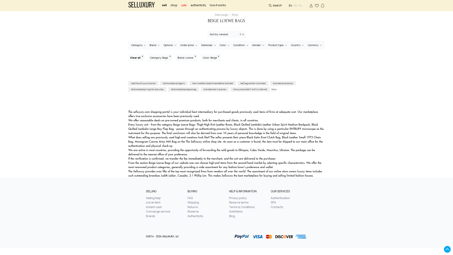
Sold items (236, 211)
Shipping (193, 202)
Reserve (193, 211)
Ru (300, 5)
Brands (150, 216)
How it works (218, 5)
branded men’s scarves (215, 89)
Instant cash (154, 207)
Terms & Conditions (242, 207)
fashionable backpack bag (183, 89)
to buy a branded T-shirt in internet (250, 89)
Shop (174, 5)
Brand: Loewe (185, 57)
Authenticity (198, 5)
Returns (193, 207)
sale (184, 5)
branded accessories (283, 83)
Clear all (135, 57)
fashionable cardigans (174, 83)
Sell (164, 5)
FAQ (190, 198)
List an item (153, 202)
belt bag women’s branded (253, 83)
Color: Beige (210, 57)
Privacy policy (238, 198)
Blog (232, 216)
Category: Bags (159, 57)
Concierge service (158, 211)
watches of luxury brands (143, 83)
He (295, 5)
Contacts (277, 207)
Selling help (153, 198)
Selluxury (141, 5)
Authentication (280, 198)
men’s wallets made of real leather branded (212, 83)
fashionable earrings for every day (147, 89)
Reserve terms (239, 202)
